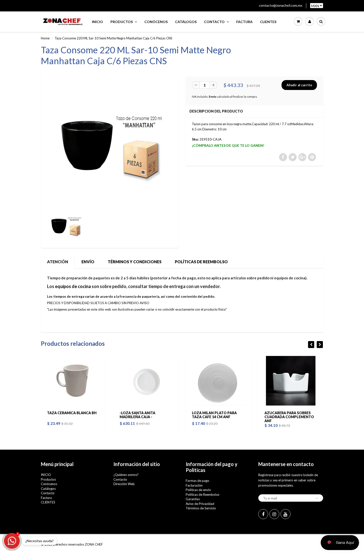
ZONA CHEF (94, 544)
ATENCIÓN (57, 261)
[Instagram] (274, 514)
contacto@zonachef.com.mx (280, 5)
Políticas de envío (198, 490)
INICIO (97, 22)
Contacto (214, 22)
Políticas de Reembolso (202, 495)
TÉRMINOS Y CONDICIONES (134, 261)
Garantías (193, 499)
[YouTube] (285, 514)
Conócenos (156, 22)
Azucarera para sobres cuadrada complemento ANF (289, 417)
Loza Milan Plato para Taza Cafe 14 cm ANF (214, 415)
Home (45, 38)
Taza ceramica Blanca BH (72, 413)
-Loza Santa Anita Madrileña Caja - (137, 415)
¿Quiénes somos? (126, 475)
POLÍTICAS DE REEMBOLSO (201, 261)
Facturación (194, 485)
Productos (121, 22)
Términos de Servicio (201, 508)
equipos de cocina (73, 286)
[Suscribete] (317, 498)
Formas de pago (197, 481)
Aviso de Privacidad (200, 504)
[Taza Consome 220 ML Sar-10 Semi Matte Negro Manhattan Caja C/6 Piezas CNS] (109, 140)
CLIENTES (268, 22)
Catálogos (186, 22)
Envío (212, 96)
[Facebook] (263, 514)
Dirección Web (124, 484)
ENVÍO (87, 261)
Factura (244, 22)
